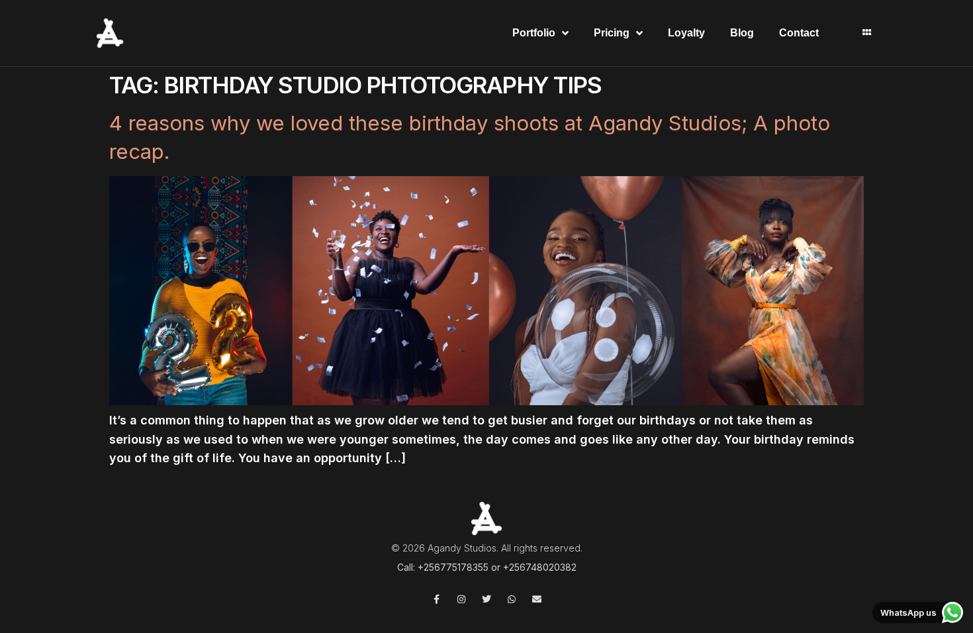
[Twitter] (486, 599)
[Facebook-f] (436, 599)
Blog (742, 32)
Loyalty (686, 32)
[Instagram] (461, 599)
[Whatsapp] (511, 599)
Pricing (611, 32)
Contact (799, 32)
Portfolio (533, 32)
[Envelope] (537, 599)
